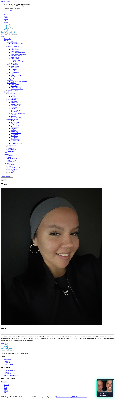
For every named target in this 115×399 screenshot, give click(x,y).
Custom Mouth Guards (17, 43)
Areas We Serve (11, 99)
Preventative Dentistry (17, 89)
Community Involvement (14, 142)
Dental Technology (12, 145)
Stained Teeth (14, 134)
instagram (6, 14)
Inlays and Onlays (15, 60)
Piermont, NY (14, 107)
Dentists (13, 95)
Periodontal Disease (16, 133)
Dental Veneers (15, 67)
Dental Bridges (15, 58)
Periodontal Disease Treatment (19, 81)
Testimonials (10, 151)
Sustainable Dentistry (16, 143)
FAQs (9, 146)
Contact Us (7, 361)
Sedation (13, 78)
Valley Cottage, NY (16, 117)
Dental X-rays (14, 86)
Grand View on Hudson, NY (18, 113)
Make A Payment (12, 169)
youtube (6, 17)
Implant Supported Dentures (18, 54)
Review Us (4, 382)
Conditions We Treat (12, 119)
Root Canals (14, 77)
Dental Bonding (15, 66)
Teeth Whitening (15, 72)
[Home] (9, 34)
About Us (6, 92)
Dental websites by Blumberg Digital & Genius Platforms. (71, 397)
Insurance (6, 154)
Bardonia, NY (14, 101)
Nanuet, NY (14, 116)
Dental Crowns (15, 57)
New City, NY (15, 114)
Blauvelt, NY (14, 102)
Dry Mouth (14, 128)
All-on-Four (14, 63)
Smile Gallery (7, 39)
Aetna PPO (10, 155)
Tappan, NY (14, 108)
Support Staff (14, 98)
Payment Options (12, 171)
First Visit (10, 166)
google (6, 22)
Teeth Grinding (15, 136)
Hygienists (13, 96)
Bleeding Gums (15, 122)
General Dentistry (12, 42)
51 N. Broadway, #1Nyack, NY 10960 (9, 371)
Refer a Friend (11, 174)
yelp (5, 20)
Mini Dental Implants (16, 55)
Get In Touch (4, 343)
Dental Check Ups (16, 87)
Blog (5, 152)
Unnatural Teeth (15, 140)
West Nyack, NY (15, 111)
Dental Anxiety (15, 127)
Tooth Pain (14, 137)
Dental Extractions (16, 75)
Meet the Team (11, 93)
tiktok (5, 16)
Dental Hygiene (15, 84)
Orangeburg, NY (15, 105)
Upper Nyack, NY (16, 110)
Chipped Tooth (15, 124)
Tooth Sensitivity (15, 139)
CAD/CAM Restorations (17, 61)
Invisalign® (14, 69)
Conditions (10, 80)
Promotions (10, 172)
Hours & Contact (5, 1)
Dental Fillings (15, 49)
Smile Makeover (15, 70)
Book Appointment (6, 176)
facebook (6, 13)
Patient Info (7, 163)
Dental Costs (10, 164)
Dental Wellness (11, 83)
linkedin (6, 19)
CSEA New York (12, 158)
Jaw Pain (13, 130)
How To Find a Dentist (13, 167)
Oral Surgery (10, 74)
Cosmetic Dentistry (12, 64)
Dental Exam (14, 45)
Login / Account (8, 364)
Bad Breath (14, 120)
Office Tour (10, 148)
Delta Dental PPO (12, 160)
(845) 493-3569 (8, 10)
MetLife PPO (11, 161)
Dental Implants (15, 51)
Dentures (13, 48)
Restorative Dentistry (13, 46)
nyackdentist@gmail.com (11, 375)
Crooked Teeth (15, 125)
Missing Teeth (14, 131)
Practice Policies (11, 149)
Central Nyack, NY (16, 104)
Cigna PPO (10, 157)
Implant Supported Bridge (18, 52)
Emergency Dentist (12, 90)
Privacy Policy (8, 362)
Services (6, 40)
